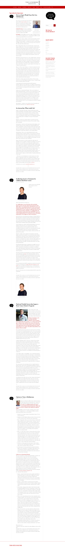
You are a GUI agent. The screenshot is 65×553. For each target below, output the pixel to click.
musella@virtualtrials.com (30, 164)
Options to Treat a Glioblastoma (25, 397)
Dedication (47, 43)
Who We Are (47, 47)
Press (46, 52)
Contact (47, 48)
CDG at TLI (22, 18)
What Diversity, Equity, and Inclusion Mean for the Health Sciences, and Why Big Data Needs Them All (51, 62)
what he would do (24, 21)
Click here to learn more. (30, 104)
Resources (47, 50)
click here (32, 162)
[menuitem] (15, 7)
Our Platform (47, 45)
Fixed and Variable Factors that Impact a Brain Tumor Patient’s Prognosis (27, 305)
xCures (25, 253)
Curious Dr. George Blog (49, 53)
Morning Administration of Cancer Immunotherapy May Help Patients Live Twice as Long (50, 76)
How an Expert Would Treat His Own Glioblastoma (26, 16)
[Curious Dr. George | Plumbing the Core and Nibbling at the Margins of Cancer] (11, 16)
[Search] (51, 7)
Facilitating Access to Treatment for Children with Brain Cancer (26, 179)
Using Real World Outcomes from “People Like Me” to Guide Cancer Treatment (50, 66)
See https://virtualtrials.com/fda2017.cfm (25, 470)
